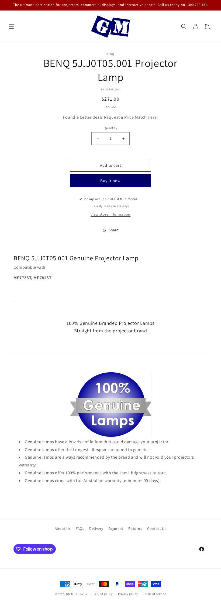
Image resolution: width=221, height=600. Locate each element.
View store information (110, 214)
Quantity (110, 128)
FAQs (80, 528)
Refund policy (103, 594)
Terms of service (154, 594)
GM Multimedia (76, 594)
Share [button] (114, 229)
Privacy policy (128, 594)
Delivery (96, 528)
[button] (11, 26)
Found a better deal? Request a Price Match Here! (110, 117)
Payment (115, 528)
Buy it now (110, 180)
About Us (63, 528)
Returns (135, 528)
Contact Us (156, 528)
